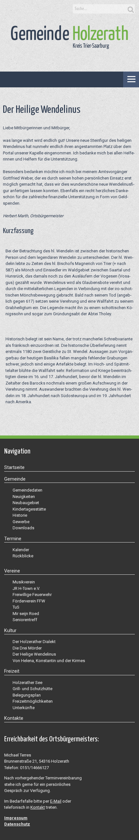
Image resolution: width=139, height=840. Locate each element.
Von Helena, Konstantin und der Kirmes (49, 660)
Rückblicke (23, 555)
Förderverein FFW (29, 601)
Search (129, 9)
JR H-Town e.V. (26, 588)
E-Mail (55, 801)
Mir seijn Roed (26, 613)
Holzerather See (27, 682)
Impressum (15, 818)
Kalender (21, 549)
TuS (16, 607)
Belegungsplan (27, 695)
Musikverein (24, 582)
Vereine (12, 570)
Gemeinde (15, 479)
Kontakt (37, 807)
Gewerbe (21, 521)
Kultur (10, 630)
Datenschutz (17, 824)
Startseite (14, 467)
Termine (12, 538)
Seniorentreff (25, 619)
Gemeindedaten (27, 490)
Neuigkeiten (24, 496)
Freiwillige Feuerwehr (32, 594)
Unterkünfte (24, 707)
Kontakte (13, 718)
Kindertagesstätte (29, 509)
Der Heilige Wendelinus (34, 654)
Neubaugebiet (26, 502)
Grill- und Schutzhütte (32, 688)
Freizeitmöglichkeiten (33, 701)
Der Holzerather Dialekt (34, 641)
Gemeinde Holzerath (69, 40)
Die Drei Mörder (27, 648)
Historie (20, 515)
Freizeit (11, 671)
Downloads (23, 527)
